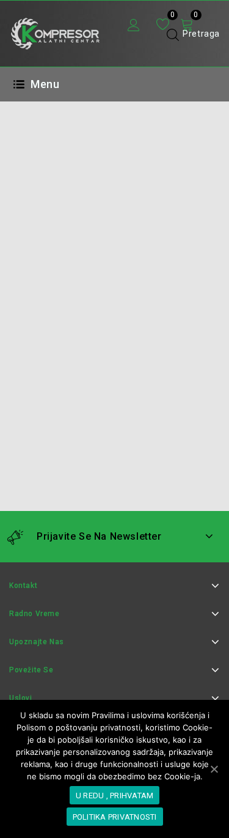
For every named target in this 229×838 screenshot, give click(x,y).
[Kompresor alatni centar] (55, 33)
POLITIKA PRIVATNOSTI (115, 816)
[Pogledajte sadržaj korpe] (186, 25)
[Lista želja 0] (162, 24)
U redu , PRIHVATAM (115, 795)
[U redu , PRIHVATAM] (214, 769)
